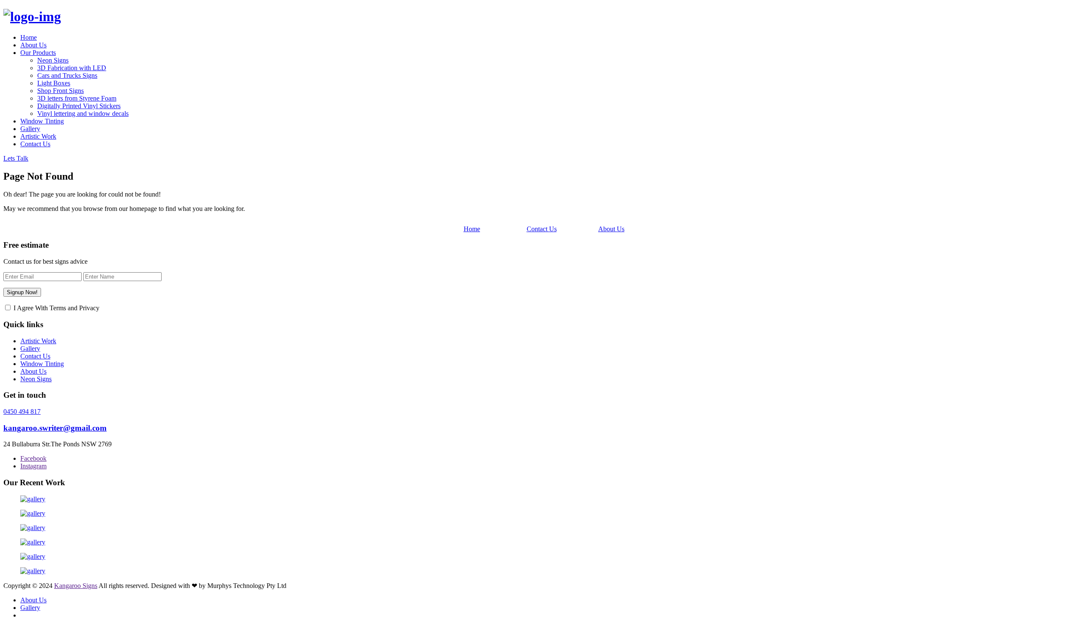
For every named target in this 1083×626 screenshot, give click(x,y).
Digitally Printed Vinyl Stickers (79, 105)
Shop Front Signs (60, 90)
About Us (33, 45)
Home (28, 37)
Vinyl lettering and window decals (83, 113)
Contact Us (35, 144)
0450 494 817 (22, 411)
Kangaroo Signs (75, 585)
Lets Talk (15, 158)
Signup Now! (22, 292)
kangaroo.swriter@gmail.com (55, 428)
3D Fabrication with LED (71, 67)
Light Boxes (53, 83)
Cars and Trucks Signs (67, 75)
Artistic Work (38, 136)
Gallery (30, 128)
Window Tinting (42, 121)
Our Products (38, 52)
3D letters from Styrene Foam (76, 98)
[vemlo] (32, 16)
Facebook (33, 458)
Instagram (33, 466)
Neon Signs (53, 60)
